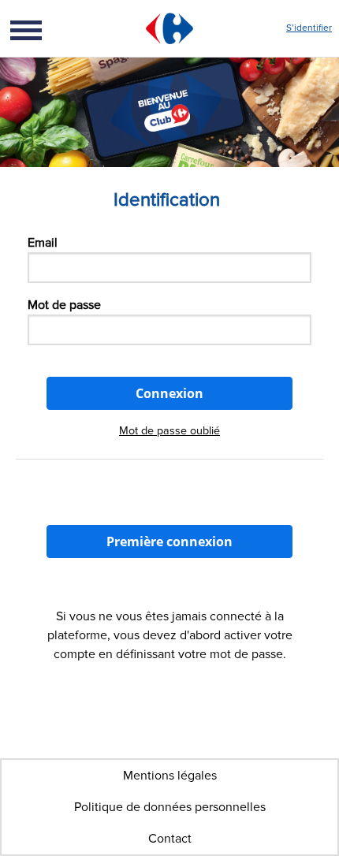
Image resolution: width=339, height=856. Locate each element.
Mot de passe (64, 305)
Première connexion (169, 541)
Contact (170, 839)
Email (43, 243)
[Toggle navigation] (42, 28)
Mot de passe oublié (169, 430)
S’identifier (309, 28)
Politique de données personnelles (170, 807)
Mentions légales (170, 775)
